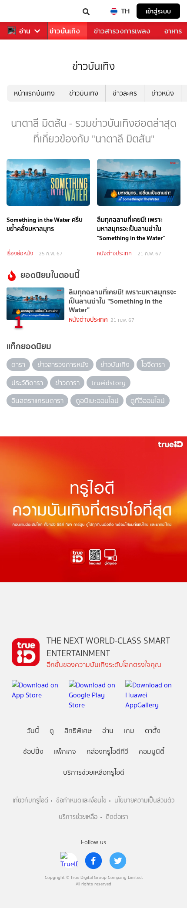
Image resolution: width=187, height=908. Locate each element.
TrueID (24, 11)
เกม (129, 731)
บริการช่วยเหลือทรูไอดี (93, 772)
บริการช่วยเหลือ (78, 817)
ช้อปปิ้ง (33, 751)
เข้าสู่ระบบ (158, 11)
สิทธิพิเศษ (78, 731)
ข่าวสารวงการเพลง (122, 31)
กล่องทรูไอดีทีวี (107, 751)
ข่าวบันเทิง (65, 31)
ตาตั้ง (152, 731)
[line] (69, 860)
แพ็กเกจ (65, 751)
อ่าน (24, 31)
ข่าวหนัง (162, 93)
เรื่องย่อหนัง (20, 253)
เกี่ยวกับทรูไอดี (30, 800)
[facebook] (93, 860)
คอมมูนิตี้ (151, 751)
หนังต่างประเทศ (114, 253)
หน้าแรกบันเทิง (34, 93)
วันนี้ (33, 731)
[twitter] (118, 860)
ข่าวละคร (125, 93)
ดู (52, 731)
